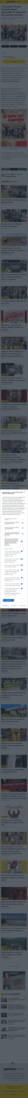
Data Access (14, 605)
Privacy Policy (22, 605)
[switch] (22, 523)
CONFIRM (8, 600)
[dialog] (14, 549)
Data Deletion (5, 605)
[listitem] (14, 519)
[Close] (25, 492)
